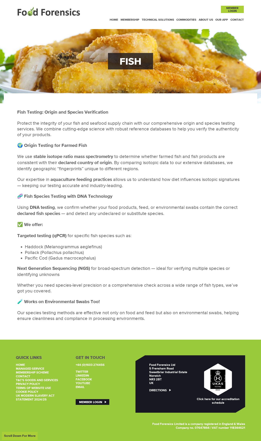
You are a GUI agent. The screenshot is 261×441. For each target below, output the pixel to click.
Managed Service (30, 368)
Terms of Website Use (33, 388)
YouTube (83, 383)
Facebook (84, 379)
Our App (221, 19)
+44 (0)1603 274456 (90, 365)
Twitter (82, 371)
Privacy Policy (28, 384)
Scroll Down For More (20, 436)
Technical (158, 19)
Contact (237, 19)
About (206, 19)
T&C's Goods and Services (37, 380)
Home (114, 19)
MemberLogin (232, 9)
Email (80, 387)
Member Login (90, 402)
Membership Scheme (32, 372)
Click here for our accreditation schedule (218, 401)
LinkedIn (82, 375)
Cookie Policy (27, 392)
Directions (158, 390)
